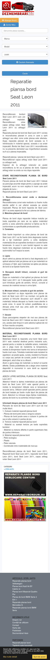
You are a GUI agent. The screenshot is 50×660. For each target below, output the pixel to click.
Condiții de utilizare (20, 622)
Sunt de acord (39, 656)
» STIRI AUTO (9, 469)
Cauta (25, 73)
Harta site (16, 627)
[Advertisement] (25, 548)
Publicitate (16, 630)
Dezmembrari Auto (20, 633)
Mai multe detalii (10, 656)
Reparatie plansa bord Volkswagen (21, 582)
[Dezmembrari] (18, 8)
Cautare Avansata (26, 62)
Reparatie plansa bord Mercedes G (21, 603)
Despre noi (17, 619)
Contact (15, 625)
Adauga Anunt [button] (10, 20)
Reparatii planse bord (21, 642)
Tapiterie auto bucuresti (22, 645)
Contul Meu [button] (10, 24)
